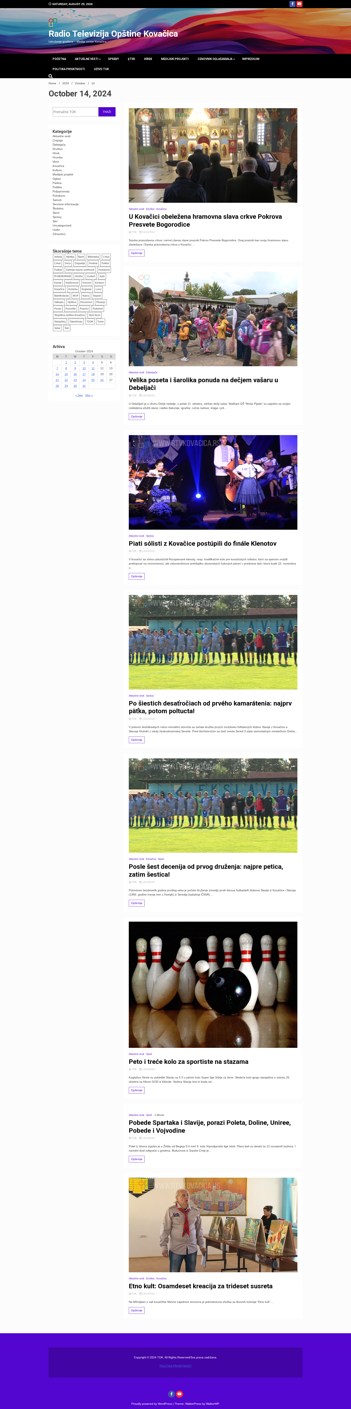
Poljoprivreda (61, 191)
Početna (59, 59)
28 (57, 385)
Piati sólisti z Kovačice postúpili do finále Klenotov (202, 543)
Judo (102, 276)
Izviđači (91, 276)
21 (57, 380)
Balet (81, 256)
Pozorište (70, 308)
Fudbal (58, 269)
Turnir (100, 321)
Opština (72, 302)
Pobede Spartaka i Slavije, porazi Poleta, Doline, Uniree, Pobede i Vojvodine (210, 1126)
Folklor (105, 263)
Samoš (57, 200)
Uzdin (56, 229)
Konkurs (99, 282)
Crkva (106, 256)
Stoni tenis (94, 315)
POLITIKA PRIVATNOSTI (69, 69)
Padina (57, 183)
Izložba (79, 276)
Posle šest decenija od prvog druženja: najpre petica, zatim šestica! (206, 870)
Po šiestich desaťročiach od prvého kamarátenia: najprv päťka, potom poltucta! (210, 707)
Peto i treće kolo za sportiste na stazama (188, 1061)
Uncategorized (62, 225)
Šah (67, 328)
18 (93, 374)
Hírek (148, 59)
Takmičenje (76, 321)
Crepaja (58, 140)
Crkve (57, 263)
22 (66, 380)
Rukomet (98, 308)
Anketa (58, 256)
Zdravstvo (59, 234)
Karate (58, 282)
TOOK (90, 321)
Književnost (72, 282)
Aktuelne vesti (86, 59)
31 (84, 385)
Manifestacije (61, 295)
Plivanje (100, 302)
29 (66, 385)
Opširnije (136, 253)
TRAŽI (107, 111)
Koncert (86, 282)
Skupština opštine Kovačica (69, 315)
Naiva (85, 295)
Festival (93, 263)
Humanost (104, 269)
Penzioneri (86, 302)
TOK (134, 232)
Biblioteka (93, 256)
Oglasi (57, 178)
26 (102, 380)
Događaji (80, 263)
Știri (131, 59)
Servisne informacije (66, 204)
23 (75, 380)
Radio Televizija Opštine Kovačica (113, 34)
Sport (56, 212)
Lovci (99, 289)
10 (84, 368)
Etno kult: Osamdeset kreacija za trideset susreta (201, 1286)
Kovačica (58, 166)
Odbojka (59, 302)
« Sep (79, 395)
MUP (75, 295)
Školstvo (58, 208)
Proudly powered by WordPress (152, 1403)
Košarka (73, 289)
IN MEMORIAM (62, 276)
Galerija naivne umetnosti (80, 269)
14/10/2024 (148, 232)
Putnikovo (59, 195)
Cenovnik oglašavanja (215, 59)
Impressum (250, 59)
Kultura (57, 170)
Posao (57, 308)
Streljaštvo (60, 321)
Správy (113, 59)
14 (57, 374)
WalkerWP (212, 1403)
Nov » (89, 395)
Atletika (70, 256)
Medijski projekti (175, 59)
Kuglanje (87, 289)
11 (93, 368)
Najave (97, 295)
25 (93, 380)
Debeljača (59, 144)
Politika (57, 187)
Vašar (57, 328)
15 (66, 374)
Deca (68, 263)
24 (84, 380)
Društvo (58, 149)
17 (84, 374)
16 (75, 374)
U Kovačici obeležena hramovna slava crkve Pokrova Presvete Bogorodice (205, 220)
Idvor (56, 161)
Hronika (58, 157)
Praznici (84, 308)
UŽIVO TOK (101, 69)
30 (75, 385)
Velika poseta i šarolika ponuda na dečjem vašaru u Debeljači (203, 384)
